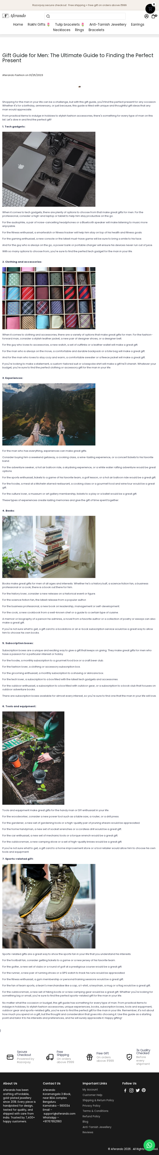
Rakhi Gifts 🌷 (39, 24)
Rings (79, 30)
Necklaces (61, 30)
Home (18, 24)
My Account (90, 1089)
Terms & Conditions (95, 1111)
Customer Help (92, 1095)
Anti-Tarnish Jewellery (107, 24)
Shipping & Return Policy (98, 1100)
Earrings (137, 24)
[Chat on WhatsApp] (149, 1145)
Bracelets (96, 30)
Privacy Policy (91, 1105)
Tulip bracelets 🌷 (70, 24)
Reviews (88, 1132)
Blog (85, 1121)
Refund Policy (91, 1116)
